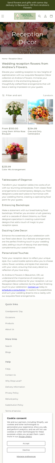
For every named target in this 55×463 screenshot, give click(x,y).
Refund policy (11, 399)
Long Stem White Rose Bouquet (13, 132)
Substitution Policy (14, 405)
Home (4, 59)
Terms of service (13, 411)
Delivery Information (15, 387)
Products (9, 323)
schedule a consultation (13, 290)
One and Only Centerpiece (35, 132)
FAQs (7, 369)
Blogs (8, 352)
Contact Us (10, 375)
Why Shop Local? (13, 381)
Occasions (10, 317)
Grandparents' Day (14, 311)
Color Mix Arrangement (14, 169)
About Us (9, 329)
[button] (39, 16)
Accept (26, 443)
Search (8, 346)
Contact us (33, 287)
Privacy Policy (25, 436)
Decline (26, 450)
